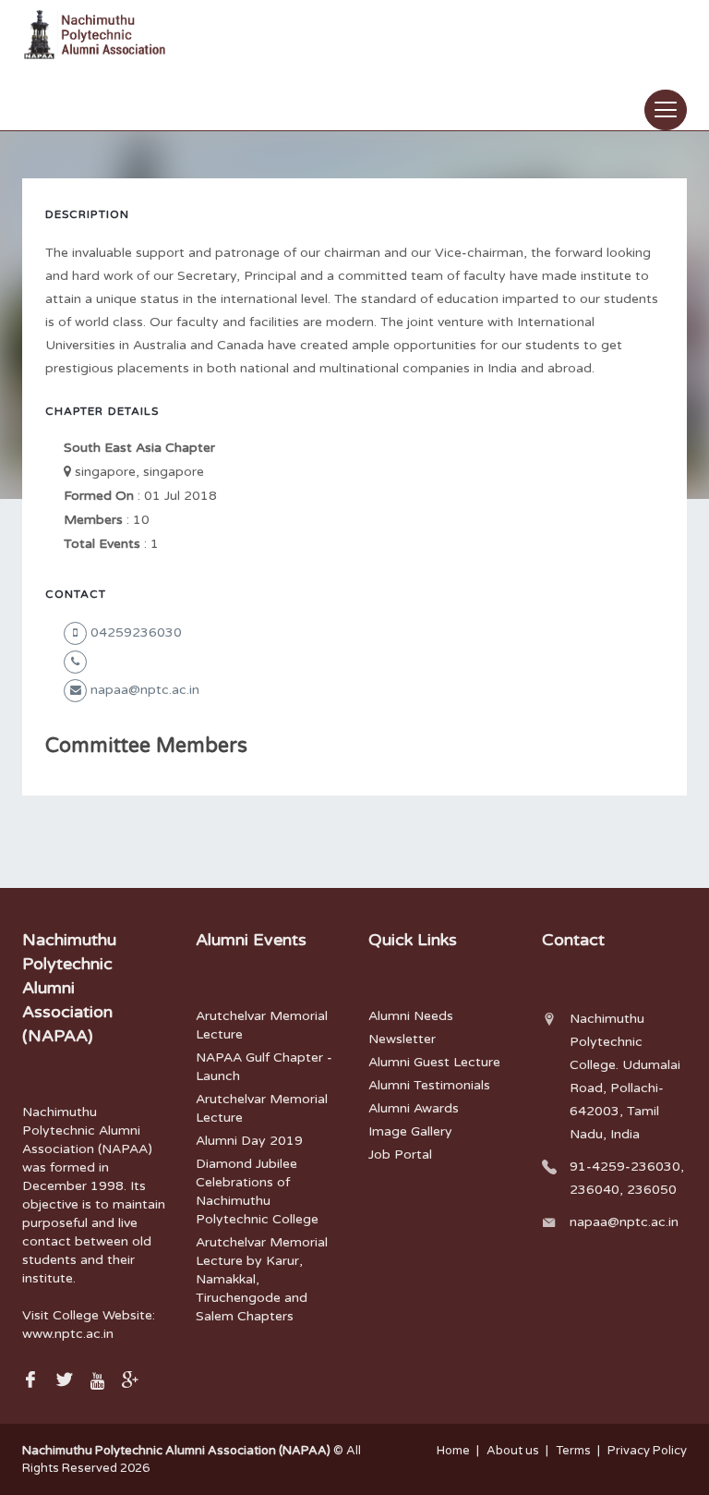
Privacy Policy (647, 1450)
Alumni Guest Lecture (434, 1062)
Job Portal (400, 1154)
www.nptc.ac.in (68, 1334)
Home (453, 1450)
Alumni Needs (410, 1016)
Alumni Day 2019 (249, 1141)
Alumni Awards (413, 1108)
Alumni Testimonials (429, 1085)
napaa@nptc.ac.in (624, 1222)
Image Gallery (410, 1131)
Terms (573, 1450)
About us (513, 1450)
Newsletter (402, 1039)
